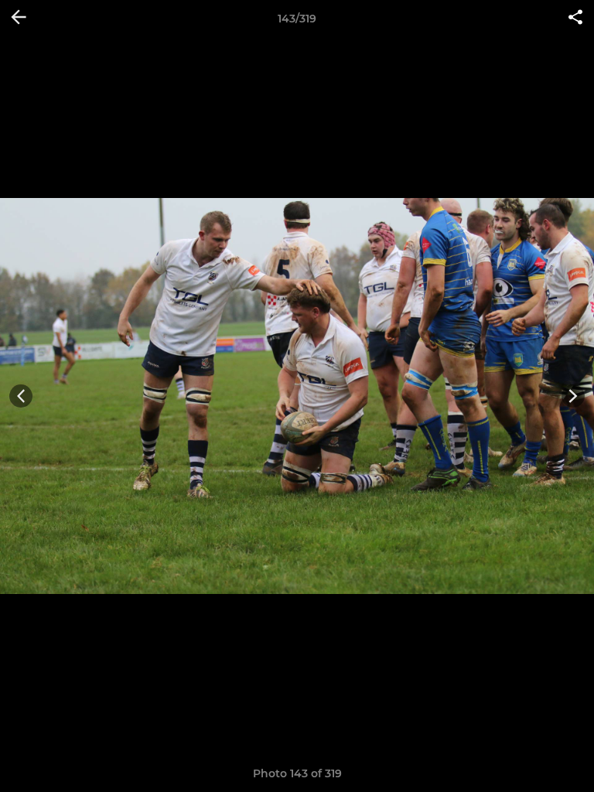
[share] (575, 18)
